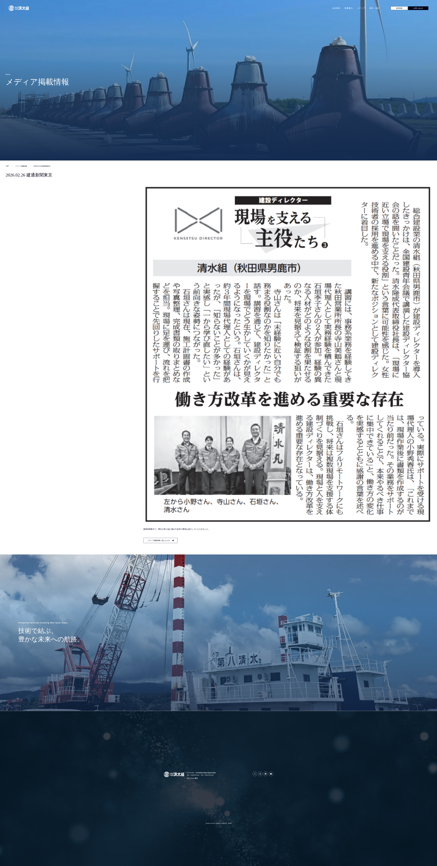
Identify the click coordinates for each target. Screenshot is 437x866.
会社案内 (336, 8)
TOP (7, 166)
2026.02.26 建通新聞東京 (41, 166)
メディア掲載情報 (21, 166)
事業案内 (349, 8)
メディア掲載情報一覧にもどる (158, 540)
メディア (361, 8)
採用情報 (399, 8)
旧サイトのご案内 (192, 778)
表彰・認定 (374, 8)
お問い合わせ (418, 8)
